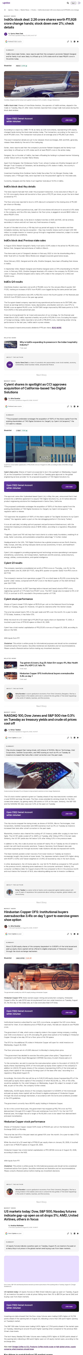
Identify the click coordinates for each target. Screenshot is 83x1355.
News (17, 10)
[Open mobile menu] (79, 3)
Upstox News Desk (17, 33)
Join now (68, 120)
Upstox (10, 10)
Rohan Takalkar (16, 730)
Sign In (74, 3)
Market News (25, 10)
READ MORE (57, 328)
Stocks (33, 10)
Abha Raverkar (15, 398)
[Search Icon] (69, 3)
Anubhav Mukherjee (17, 1225)
